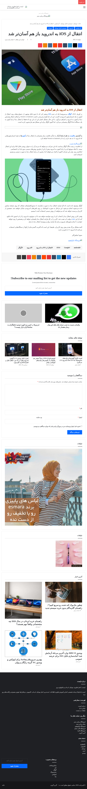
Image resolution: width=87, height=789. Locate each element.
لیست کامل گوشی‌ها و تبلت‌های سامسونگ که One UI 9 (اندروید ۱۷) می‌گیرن (71, 360)
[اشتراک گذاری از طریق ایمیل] (24, 257)
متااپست (72, 136)
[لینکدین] (70, 45)
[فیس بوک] (80, 45)
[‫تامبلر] (65, 45)
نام (80, 408)
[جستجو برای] (3, 8)
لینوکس (54, 774)
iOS (49, 114)
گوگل (20, 247)
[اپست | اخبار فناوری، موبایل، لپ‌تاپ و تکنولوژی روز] (17, 7)
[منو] (84, 8)
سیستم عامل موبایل (66, 23)
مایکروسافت (52, 765)
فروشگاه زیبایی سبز (43, 13)
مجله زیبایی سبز (80, 724)
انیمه (84, 751)
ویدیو (83, 753)
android (77, 247)
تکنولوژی (82, 744)
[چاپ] (19, 257)
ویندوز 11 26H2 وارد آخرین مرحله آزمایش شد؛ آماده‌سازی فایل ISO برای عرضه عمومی (63, 656)
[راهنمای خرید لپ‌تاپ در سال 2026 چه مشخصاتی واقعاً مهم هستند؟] (23, 600)
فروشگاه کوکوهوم (80, 726)
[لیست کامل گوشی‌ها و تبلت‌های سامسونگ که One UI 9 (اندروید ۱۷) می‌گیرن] (70, 349)
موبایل (75, 23)
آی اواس (57, 23)
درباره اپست (81, 706)
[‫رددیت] (55, 45)
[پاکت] (40, 45)
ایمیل (80, 417)
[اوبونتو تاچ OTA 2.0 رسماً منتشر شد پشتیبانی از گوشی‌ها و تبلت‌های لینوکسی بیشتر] (43, 349)
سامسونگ (53, 772)
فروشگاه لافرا (81, 731)
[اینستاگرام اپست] (75, 144)
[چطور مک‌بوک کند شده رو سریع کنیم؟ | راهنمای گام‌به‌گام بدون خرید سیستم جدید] (63, 592)
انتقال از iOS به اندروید (44, 247)
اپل (55, 768)
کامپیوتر (83, 746)
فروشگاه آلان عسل (79, 728)
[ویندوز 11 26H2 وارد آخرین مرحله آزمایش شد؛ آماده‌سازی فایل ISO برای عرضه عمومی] (63, 640)
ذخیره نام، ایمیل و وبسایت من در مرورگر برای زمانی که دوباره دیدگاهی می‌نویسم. (56, 426)
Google (66, 247)
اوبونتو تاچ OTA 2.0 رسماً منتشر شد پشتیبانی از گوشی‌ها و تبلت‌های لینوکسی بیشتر (44, 360)
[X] (75, 45)
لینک (73, 219)
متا (55, 776)
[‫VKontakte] (50, 45)
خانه (79, 23)
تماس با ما (82, 708)
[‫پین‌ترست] (60, 45)
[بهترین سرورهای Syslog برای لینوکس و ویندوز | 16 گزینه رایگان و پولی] (23, 644)
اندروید (71, 28)
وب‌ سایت (39, 417)
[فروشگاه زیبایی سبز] (43, 16)
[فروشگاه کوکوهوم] (75, 240)
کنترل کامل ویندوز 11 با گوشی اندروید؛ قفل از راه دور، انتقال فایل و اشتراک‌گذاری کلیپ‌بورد (17, 360)
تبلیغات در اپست (80, 710)
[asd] (43, 128)
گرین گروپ (82, 733)
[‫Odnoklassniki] (45, 45)
